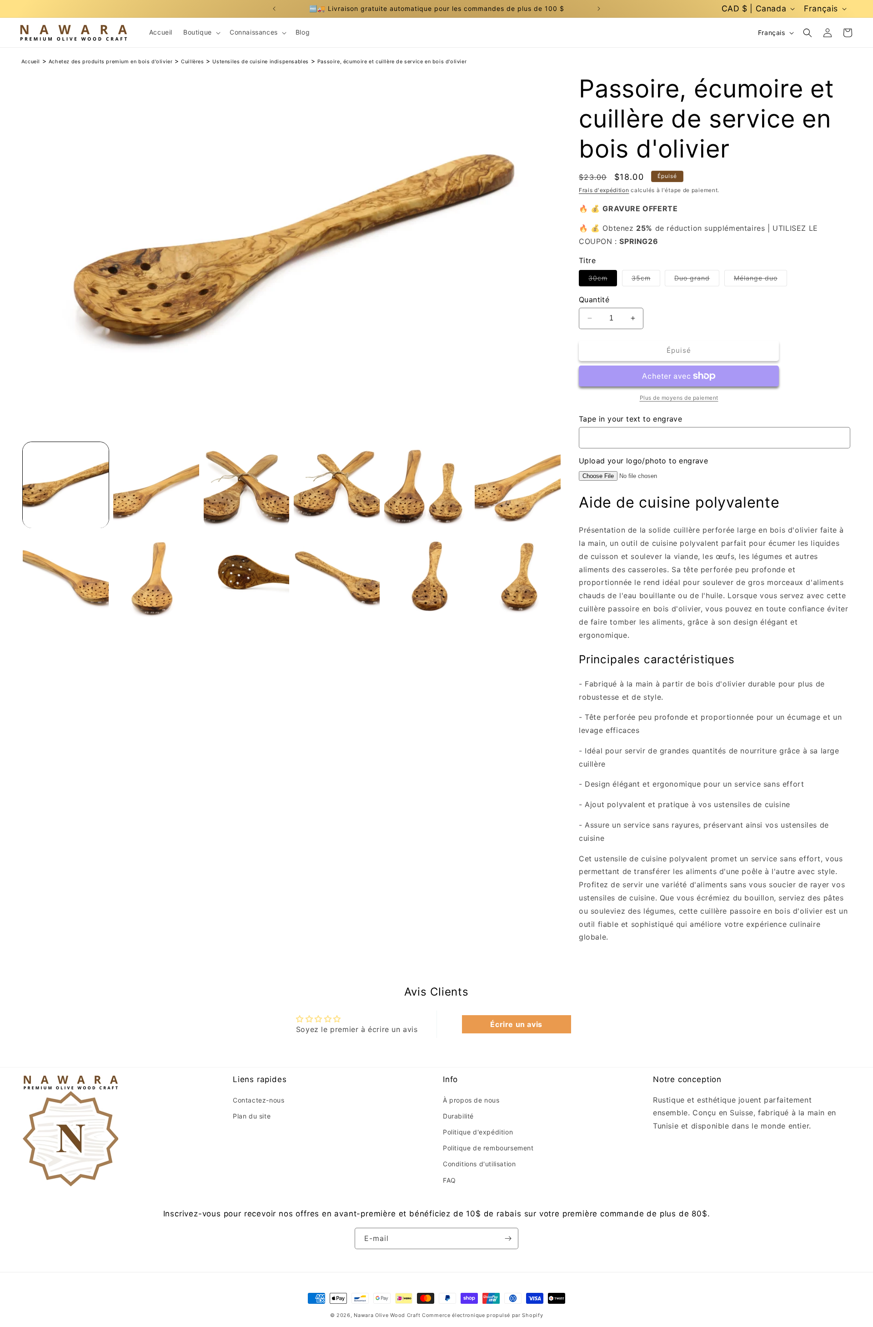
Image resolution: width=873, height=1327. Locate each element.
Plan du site (252, 1116)
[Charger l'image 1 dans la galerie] (66, 485)
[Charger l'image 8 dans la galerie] (156, 576)
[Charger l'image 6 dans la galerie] (518, 485)
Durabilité (458, 1116)
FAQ (449, 1180)
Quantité (594, 299)
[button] (201, 32)
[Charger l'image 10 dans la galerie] (337, 576)
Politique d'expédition (478, 1132)
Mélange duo (760, 280)
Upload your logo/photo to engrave (643, 460)
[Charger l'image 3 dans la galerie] (247, 485)
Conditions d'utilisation (479, 1164)
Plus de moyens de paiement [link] (679, 397)
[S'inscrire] (508, 1238)
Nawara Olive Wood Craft (387, 1315)
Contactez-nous (258, 1100)
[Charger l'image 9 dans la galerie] (247, 576)
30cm (602, 280)
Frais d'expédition (604, 190)
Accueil (30, 61)
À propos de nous (471, 1100)
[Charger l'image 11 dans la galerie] (427, 576)
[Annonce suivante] (599, 8)
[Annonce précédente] (274, 8)
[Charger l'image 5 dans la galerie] (427, 485)
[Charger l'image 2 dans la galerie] (156, 485)
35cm (646, 280)
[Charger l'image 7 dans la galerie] (66, 576)
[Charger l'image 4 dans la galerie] (337, 485)
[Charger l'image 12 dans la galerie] (518, 576)
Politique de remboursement (488, 1148)
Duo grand (696, 280)
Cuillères (192, 61)
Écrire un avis (516, 1024)
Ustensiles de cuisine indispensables (260, 61)
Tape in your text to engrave (630, 418)
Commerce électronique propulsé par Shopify (482, 1315)
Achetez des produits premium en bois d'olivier (111, 61)
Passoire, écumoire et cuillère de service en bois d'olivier (392, 61)
